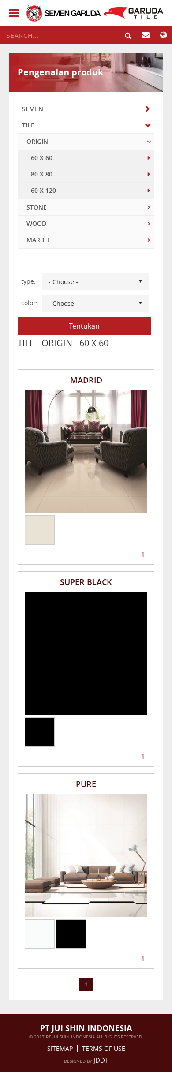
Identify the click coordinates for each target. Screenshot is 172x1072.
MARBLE (38, 240)
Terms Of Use (103, 1048)
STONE (36, 207)
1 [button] (143, 552)
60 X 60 (41, 158)
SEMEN (32, 109)
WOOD (36, 223)
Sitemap (60, 1048)
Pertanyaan (145, 35)
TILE (28, 125)
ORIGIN (37, 141)
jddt (100, 1060)
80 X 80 (41, 174)
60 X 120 (43, 190)
